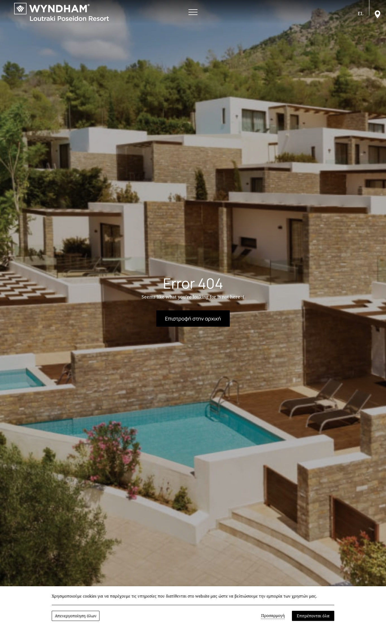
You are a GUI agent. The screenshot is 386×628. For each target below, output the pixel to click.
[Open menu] (193, 12)
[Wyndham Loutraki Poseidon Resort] (61, 12)
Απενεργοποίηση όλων (75, 615)
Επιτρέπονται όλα (313, 615)
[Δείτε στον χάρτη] (377, 14)
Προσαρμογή (273, 615)
